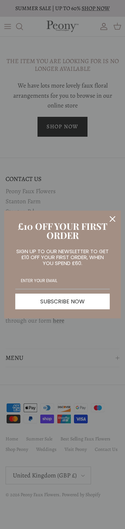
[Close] (112, 219)
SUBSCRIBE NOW (62, 301)
